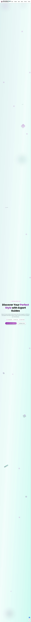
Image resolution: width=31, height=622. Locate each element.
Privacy (25, 1)
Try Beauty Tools (22, 323)
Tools (12, 1)
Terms (29, 1)
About (22, 1)
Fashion (15, 1)
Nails (19, 1)
